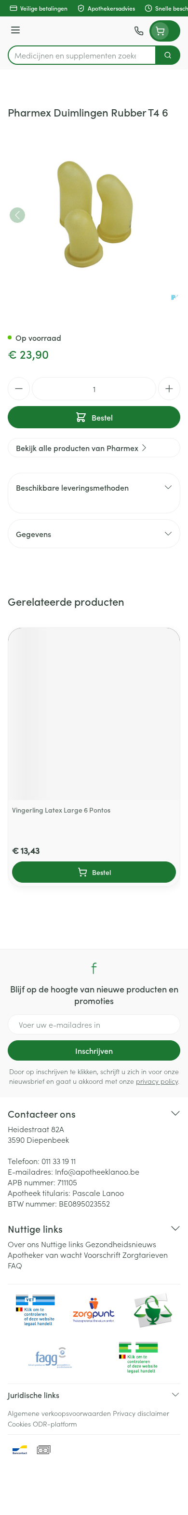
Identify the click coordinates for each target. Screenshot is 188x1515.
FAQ (15, 1265)
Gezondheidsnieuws (120, 1243)
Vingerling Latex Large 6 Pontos (61, 810)
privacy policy (157, 1081)
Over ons (23, 1243)
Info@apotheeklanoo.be (97, 1171)
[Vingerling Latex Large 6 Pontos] (94, 714)
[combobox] (82, 55)
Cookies (19, 1423)
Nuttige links (62, 1243)
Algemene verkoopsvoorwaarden (59, 1413)
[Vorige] (17, 215)
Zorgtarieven (145, 1254)
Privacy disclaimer (141, 1413)
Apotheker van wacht (45, 1254)
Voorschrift (102, 1254)
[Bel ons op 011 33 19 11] (139, 31)
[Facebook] (94, 968)
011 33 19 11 (58, 1160)
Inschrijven (94, 1050)
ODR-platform (55, 1423)
